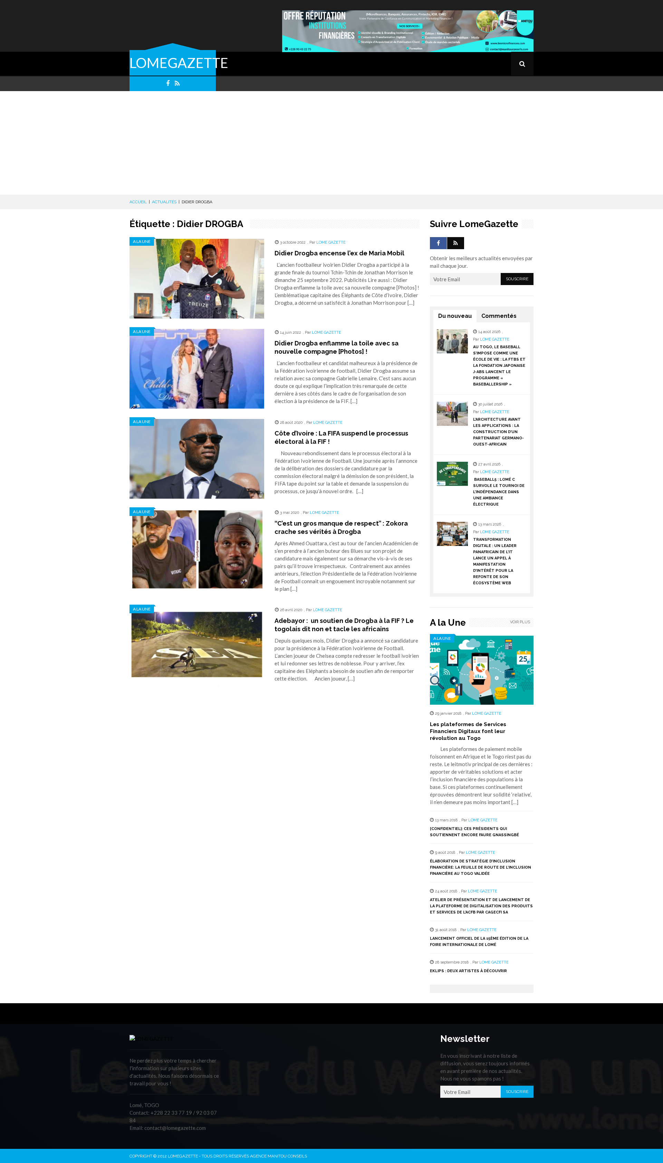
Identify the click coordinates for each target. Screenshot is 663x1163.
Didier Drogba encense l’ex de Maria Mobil (339, 253)
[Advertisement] (331, 143)
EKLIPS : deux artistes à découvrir (468, 971)
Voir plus (520, 622)
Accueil (138, 201)
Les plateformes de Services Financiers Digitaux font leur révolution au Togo (468, 731)
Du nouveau (455, 316)
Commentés (499, 316)
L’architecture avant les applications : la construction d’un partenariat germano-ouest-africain (498, 432)
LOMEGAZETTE (178, 63)
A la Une (142, 241)
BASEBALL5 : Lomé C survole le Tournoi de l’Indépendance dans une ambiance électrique (499, 492)
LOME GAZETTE (331, 242)
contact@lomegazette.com (175, 1128)
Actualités (164, 201)
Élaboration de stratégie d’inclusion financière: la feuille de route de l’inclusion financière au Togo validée (480, 867)
